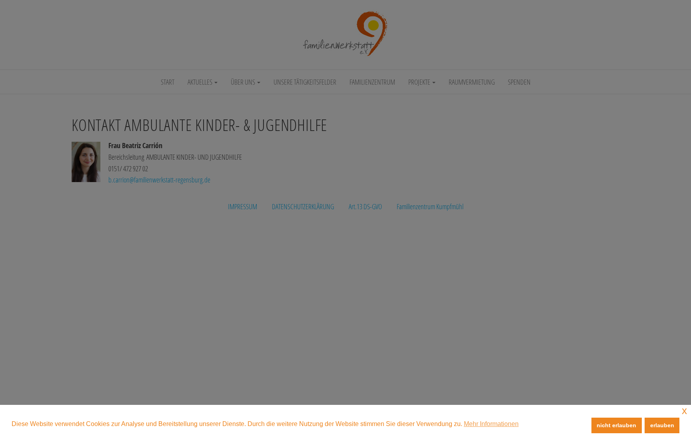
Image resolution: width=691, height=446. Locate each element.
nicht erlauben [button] (616, 425)
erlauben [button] (662, 425)
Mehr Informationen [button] (491, 423)
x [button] (684, 410)
